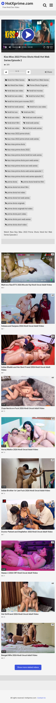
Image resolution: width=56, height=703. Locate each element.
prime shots (12, 182)
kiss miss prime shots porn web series (22, 160)
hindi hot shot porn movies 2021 (20, 101)
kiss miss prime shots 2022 (18, 150)
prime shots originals (15, 203)
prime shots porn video (16, 214)
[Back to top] (51, 697)
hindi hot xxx (12, 112)
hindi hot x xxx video (37, 107)
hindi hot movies (36, 91)
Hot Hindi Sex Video (15, 85)
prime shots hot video (16, 193)
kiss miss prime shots (16, 144)
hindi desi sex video (15, 91)
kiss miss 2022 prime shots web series (23, 139)
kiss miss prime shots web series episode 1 (25, 171)
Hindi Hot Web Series (15, 80)
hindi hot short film (36, 96)
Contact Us (41, 698)
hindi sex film (28, 112)
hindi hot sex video (15, 96)
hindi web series (32, 123)
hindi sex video (13, 117)
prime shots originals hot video (19, 209)
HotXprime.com (18, 3)
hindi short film (13, 123)
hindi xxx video (13, 128)
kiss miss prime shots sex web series (22, 166)
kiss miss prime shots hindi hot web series (24, 155)
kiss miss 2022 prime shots (18, 134)
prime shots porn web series (19, 219)
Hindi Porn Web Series (39, 80)
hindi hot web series (15, 107)
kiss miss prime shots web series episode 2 (25, 176)
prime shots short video (17, 225)
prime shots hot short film (18, 187)
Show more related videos (28, 667)
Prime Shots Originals (38, 85)
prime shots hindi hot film (33, 182)
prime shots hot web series (18, 198)
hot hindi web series (33, 128)
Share (49, 72)
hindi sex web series (33, 117)
